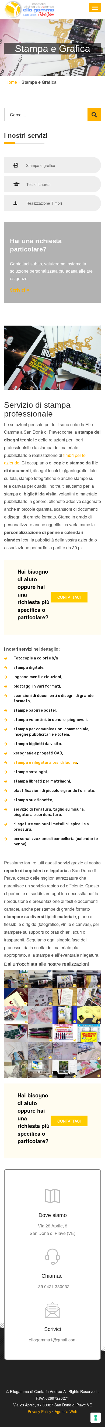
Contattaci (69, 597)
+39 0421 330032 (52, 1286)
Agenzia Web (66, 1411)
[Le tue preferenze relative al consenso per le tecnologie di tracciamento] (95, 1418)
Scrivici (18, 290)
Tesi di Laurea (38, 184)
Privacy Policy (39, 1411)
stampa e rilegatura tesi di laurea (45, 762)
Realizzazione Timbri (43, 203)
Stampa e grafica (40, 165)
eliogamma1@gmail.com (52, 1340)
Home (11, 82)
